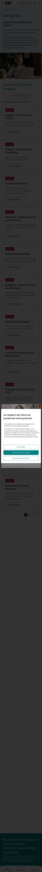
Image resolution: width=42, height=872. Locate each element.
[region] (21, 436)
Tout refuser (21, 447)
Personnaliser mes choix (20, 458)
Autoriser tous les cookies (21, 452)
